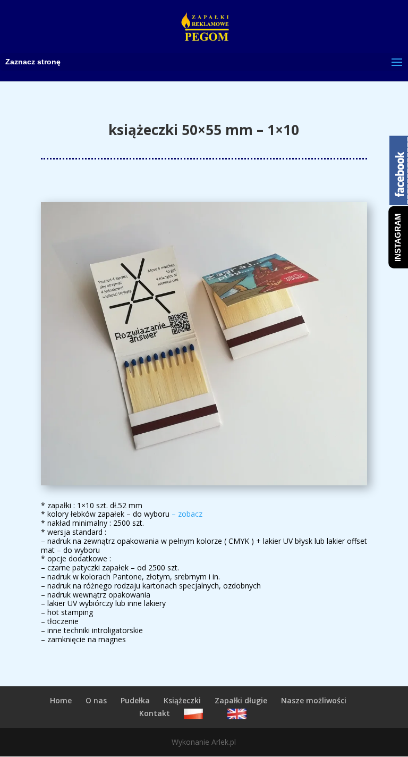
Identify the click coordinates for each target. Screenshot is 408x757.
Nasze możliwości (313, 700)
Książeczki (182, 700)
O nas (96, 700)
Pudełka (135, 700)
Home (61, 700)
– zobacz (187, 514)
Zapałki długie (241, 700)
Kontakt (154, 713)
